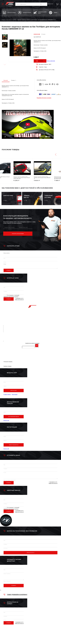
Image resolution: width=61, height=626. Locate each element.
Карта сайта (32, 323)
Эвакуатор (33, 329)
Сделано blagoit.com (6, 356)
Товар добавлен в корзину (17, 594)
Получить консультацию (18, 233)
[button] (5, 32)
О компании (33, 325)
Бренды (33, 328)
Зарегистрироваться (13, 444)
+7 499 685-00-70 (32, 338)
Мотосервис (33, 330)
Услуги (33, 326)
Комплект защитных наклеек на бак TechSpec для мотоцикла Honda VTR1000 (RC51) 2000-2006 (22, 177)
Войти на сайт (13, 390)
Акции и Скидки (33, 331)
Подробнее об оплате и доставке (44, 97)
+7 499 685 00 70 (49, 3)
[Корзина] (57, 4)
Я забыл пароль (7, 394)
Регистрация (14, 394)
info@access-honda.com (19, 299)
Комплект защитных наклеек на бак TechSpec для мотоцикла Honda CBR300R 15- (42, 177)
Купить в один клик (51, 60)
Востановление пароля (13, 416)
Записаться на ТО (30, 552)
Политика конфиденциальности (32, 351)
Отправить (8, 270)
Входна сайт (6, 420)
